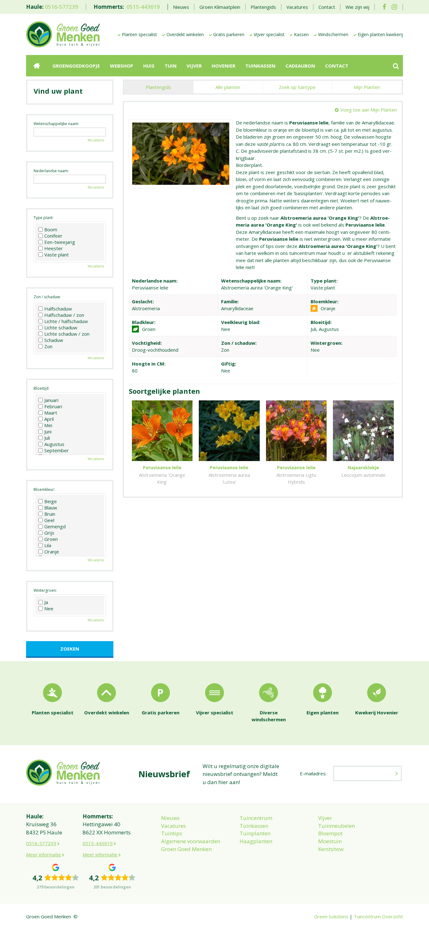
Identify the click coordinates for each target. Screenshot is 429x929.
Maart (50, 412)
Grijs (49, 532)
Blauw (50, 507)
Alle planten (227, 87)
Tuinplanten (255, 833)
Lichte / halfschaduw (66, 321)
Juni (48, 431)
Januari (51, 400)
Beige (50, 501)
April (49, 419)
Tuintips (171, 833)
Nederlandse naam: (51, 170)
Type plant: (43, 217)
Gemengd (55, 526)
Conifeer (53, 236)
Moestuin (330, 841)
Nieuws (170, 818)
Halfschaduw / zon (64, 315)
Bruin (49, 514)
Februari (53, 406)
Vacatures (173, 825)
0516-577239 (61, 6)
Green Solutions (331, 916)
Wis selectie (96, 140)
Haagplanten (256, 841)
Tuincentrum (256, 818)
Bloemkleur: (44, 489)
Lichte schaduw (60, 327)
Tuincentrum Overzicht (378, 916)
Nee (48, 608)
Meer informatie (43, 854)
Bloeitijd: (41, 388)
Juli (47, 438)
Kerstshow (331, 849)
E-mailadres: (313, 773)
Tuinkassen (254, 825)
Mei (48, 425)
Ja (46, 602)
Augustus (54, 444)
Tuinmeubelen (336, 825)
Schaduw (53, 340)
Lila (47, 545)
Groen (51, 539)
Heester (53, 248)
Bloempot (330, 833)
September (56, 450)
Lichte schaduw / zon (67, 334)
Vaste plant (56, 254)
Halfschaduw (58, 308)
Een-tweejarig (59, 242)
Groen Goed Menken (186, 849)
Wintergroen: (45, 590)
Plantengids (158, 87)
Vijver (325, 818)
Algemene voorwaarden (190, 841)
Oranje (51, 551)
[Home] (36, 65)
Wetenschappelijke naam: (56, 123)
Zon (48, 346)
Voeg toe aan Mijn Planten (368, 110)
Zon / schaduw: (47, 297)
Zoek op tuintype (297, 87)
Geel (49, 520)
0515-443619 (143, 6)
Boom (50, 229)
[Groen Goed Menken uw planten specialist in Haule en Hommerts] (63, 34)
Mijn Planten (367, 87)
